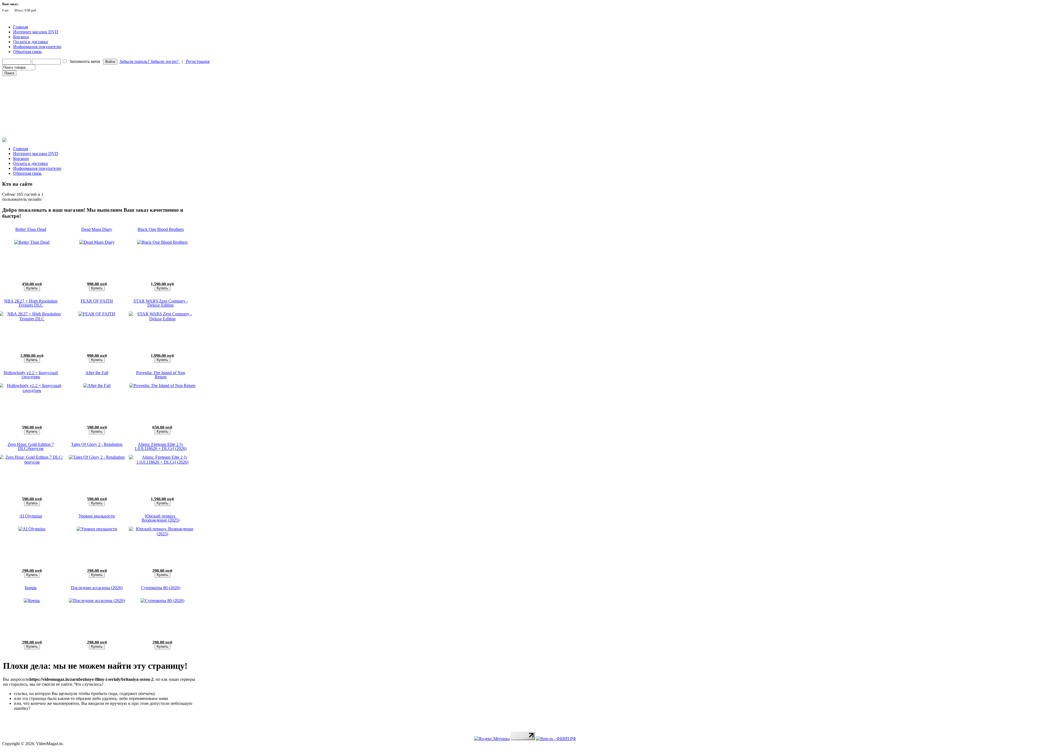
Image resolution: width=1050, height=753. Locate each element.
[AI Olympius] (31, 529)
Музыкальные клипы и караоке (30, 110)
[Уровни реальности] (97, 529)
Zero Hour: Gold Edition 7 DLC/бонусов (31, 446)
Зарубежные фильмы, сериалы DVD (32, 80)
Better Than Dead (30, 229)
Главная (20, 27)
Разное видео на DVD (21, 102)
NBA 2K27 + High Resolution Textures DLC (30, 303)
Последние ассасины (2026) (96, 587)
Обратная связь (27, 51)
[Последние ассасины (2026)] (97, 600)
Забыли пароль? (134, 61)
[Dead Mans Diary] (97, 242)
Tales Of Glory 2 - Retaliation (96, 444)
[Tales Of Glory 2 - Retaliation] (97, 457)
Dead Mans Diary (96, 229)
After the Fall (96, 372)
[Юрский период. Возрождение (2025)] (162, 533)
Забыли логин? (165, 61)
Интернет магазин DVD (35, 32)
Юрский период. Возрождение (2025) (160, 518)
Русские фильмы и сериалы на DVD (32, 87)
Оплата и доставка (30, 41)
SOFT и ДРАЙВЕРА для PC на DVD (32, 125)
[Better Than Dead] (31, 242)
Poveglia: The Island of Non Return (160, 374)
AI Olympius (30, 516)
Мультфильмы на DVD (23, 95)
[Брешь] (32, 600)
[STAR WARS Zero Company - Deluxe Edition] (162, 318)
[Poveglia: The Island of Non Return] (162, 385)
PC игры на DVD (18, 118)
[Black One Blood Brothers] (162, 242)
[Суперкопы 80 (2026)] (162, 600)
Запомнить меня (84, 61)
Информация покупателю (37, 46)
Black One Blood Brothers (161, 229)
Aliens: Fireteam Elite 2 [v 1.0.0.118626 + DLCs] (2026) (160, 446)
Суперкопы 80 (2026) (160, 587)
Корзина (21, 36)
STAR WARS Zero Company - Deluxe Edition (160, 303)
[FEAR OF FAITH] (96, 314)
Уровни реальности (96, 516)
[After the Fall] (96, 385)
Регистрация (197, 61)
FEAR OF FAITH (97, 301)
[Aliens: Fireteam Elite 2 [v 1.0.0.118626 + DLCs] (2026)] (162, 462)
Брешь (31, 587)
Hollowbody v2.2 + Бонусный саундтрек (31, 374)
